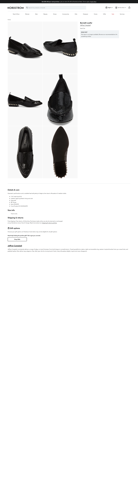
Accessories (65, 14)
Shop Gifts (17, 239)
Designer (85, 14)
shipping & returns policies (49, 223)
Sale (113, 14)
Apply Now (93, 1)
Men (36, 14)
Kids (76, 14)
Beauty (45, 14)
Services (122, 14)
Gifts (104, 14)
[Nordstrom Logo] (15, 8)
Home (95, 14)
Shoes (55, 14)
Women (27, 14)
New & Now (16, 14)
